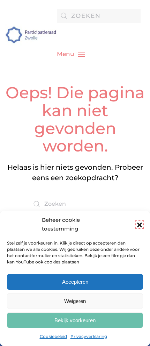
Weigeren (75, 301)
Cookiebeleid (53, 336)
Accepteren (75, 282)
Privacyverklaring (88, 336)
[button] (139, 224)
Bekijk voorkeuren (75, 320)
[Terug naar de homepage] (31, 35)
